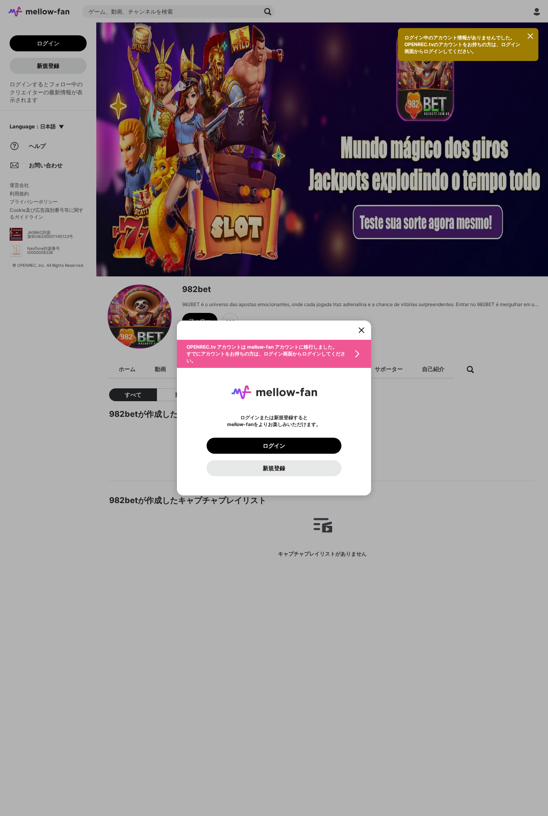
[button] (274, 354)
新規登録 (274, 468)
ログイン (274, 446)
